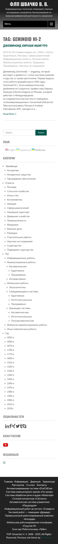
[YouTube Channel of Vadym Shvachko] (5, 446)
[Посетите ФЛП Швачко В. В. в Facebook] (10, 427)
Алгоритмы (13, 170)
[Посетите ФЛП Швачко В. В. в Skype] (24, 427)
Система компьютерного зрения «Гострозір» (29, 491)
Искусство (12, 195)
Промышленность (16, 220)
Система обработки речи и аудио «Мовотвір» (29, 495)
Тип (7, 254)
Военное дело (14, 229)
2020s (10, 408)
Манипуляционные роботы (17, 62)
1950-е (10, 379)
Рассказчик (18, 485)
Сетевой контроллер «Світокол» (29, 498)
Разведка (12, 233)
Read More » (9, 114)
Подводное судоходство (20, 249)
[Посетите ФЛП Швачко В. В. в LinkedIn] (7, 427)
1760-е (10, 350)
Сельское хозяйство (18, 191)
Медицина (38, 62)
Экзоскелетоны (17, 287)
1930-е (10, 371)
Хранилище (49, 481)
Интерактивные (40, 59)
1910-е (10, 362)
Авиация (11, 203)
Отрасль (9, 183)
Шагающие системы (19, 308)
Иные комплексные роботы (21, 329)
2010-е (49, 52)
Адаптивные (9, 55)
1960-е (10, 383)
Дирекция (35, 481)
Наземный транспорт (18, 212)
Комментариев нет (26, 52)
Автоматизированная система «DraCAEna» (29, 488)
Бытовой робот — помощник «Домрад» (29, 512)
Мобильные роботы (17, 283)
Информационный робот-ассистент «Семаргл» (29, 508)
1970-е (10, 387)
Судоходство (14, 245)
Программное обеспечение (21, 178)
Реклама (22, 55)
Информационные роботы (17, 59)
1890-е (10, 358)
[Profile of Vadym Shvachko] (4, 462)
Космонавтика (14, 199)
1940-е (10, 375)
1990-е (10, 396)
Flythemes (46, 537)
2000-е (41, 52)
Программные (10, 66)
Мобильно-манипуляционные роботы (27, 325)
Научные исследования (31, 66)
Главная (8, 481)
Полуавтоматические (22, 320)
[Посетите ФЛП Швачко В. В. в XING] (13, 427)
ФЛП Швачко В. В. (29, 3)
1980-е (10, 391)
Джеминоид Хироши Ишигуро (25, 45)
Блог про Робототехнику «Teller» (29, 529)
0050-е (10, 337)
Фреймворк (11, 166)
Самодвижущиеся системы (23, 291)
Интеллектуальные (21, 300)
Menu (8, 24)
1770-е (10, 354)
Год (7, 333)
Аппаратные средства (19, 174)
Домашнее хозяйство (18, 216)
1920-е (10, 366)
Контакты (42, 485)
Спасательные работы (19, 237)
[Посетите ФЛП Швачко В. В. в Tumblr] (21, 427)
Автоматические (18, 266)
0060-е (10, 341)
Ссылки (30, 485)
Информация (21, 481)
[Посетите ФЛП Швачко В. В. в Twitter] (17, 427)
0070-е (10, 345)
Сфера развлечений (38, 55)
